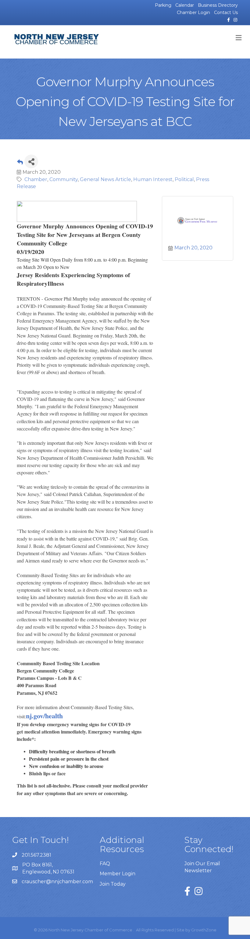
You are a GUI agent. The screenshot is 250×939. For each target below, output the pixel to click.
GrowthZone (203, 929)
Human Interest (153, 179)
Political (184, 179)
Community (63, 179)
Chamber (35, 179)
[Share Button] (31, 161)
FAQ (105, 863)
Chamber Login (193, 12)
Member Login (117, 874)
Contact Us (226, 12)
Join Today (113, 884)
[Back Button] (20, 163)
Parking (163, 5)
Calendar (184, 5)
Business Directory (218, 5)
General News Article (105, 179)
